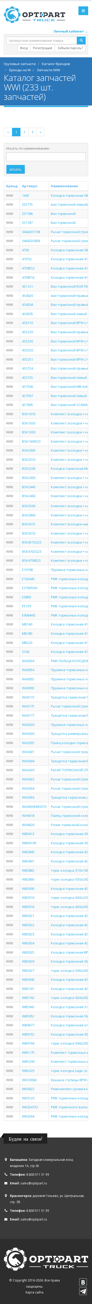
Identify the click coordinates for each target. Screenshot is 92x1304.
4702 (25, 250)
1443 (25, 195)
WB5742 (28, 997)
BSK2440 (28, 487)
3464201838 (31, 240)
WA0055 (28, 679)
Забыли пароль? (70, 48)
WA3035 (28, 742)
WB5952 (28, 1016)
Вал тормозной (63, 213)
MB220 (27, 642)
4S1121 (27, 286)
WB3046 (28, 979)
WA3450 (28, 797)
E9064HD (29, 615)
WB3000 (28, 888)
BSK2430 (28, 477)
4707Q (27, 259)
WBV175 (28, 1052)
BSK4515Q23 (31, 542)
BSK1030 (28, 432)
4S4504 (27, 304)
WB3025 (28, 952)
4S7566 (27, 386)
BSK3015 (28, 524)
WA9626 (28, 824)
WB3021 (28, 915)
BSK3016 (28, 533)
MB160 (27, 624)
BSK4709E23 (31, 560)
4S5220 (27, 332)
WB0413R (29, 843)
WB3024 (28, 943)
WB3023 (28, 934)
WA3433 (28, 779)
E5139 (26, 606)
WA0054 (28, 669)
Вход (24, 48)
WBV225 (28, 1070)
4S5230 (27, 341)
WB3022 (28, 925)
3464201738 (31, 231)
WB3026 (28, 961)
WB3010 (28, 897)
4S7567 (27, 395)
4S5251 (27, 359)
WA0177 (28, 715)
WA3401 (28, 751)
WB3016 (28, 906)
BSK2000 (28, 450)
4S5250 (27, 350)
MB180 (27, 633)
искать (15, 169)
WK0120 (28, 1098)
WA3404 (28, 761)
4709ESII (28, 277)
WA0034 (28, 661)
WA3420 (28, 770)
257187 (27, 222)
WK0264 (28, 1116)
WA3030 (28, 733)
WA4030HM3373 (34, 806)
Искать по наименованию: (28, 148)
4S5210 (27, 322)
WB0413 (28, 833)
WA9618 (28, 815)
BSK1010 (28, 414)
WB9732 (28, 1034)
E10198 (27, 569)
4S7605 (27, 404)
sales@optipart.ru (33, 1183)
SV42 (26, 651)
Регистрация (42, 48)
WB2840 (28, 852)
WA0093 (28, 688)
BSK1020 (28, 423)
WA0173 (28, 697)
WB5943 (28, 1007)
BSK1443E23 (31, 441)
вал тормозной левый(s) (70, 204)
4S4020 (27, 295)
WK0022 (28, 1089)
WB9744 (28, 1043)
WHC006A (29, 1080)
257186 (27, 213)
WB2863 (28, 870)
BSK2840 (28, 515)
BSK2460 (28, 496)
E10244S (28, 579)
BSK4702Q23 (31, 551)
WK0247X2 (30, 1107)
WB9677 (28, 1025)
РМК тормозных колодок (71, 597)
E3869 (26, 597)
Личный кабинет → (70, 31)
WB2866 (28, 879)
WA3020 (28, 724)
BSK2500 (28, 506)
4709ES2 (28, 268)
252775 (27, 204)
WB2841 (28, 861)
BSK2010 (28, 459)
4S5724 (27, 368)
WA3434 (28, 788)
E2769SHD (30, 588)
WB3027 (28, 970)
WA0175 (28, 706)
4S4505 (27, 313)
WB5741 (28, 988)
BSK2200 (28, 468)
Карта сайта (34, 1292)
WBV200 (28, 1061)
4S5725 (27, 377)
